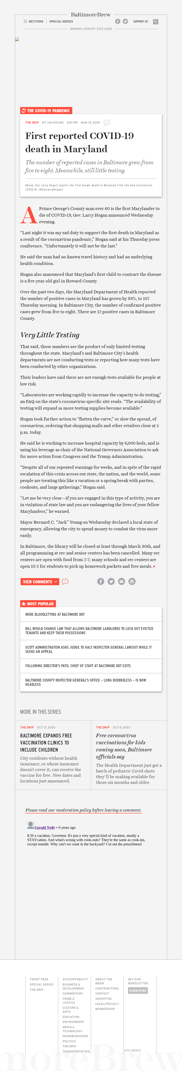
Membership (105, 1009)
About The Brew (103, 981)
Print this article (132, 585)
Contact (102, 993)
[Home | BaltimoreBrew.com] (91, 15)
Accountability (75, 979)
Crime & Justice (69, 1000)
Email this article (121, 585)
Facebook (118, 21)
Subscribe (137, 990)
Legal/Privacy (107, 1004)
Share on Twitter (111, 585)
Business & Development (73, 986)
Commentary (73, 993)
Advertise (103, 998)
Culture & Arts (70, 1009)
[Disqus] (91, 878)
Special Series (42, 984)
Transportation (76, 1051)
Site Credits (132, 1050)
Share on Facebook (100, 585)
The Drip (32, 122)
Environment (73, 1022)
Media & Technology (72, 1029)
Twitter (125, 21)
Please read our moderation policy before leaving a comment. (83, 810)
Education (71, 1017)
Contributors (107, 988)
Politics (69, 1041)
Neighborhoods (75, 1036)
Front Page (39, 979)
